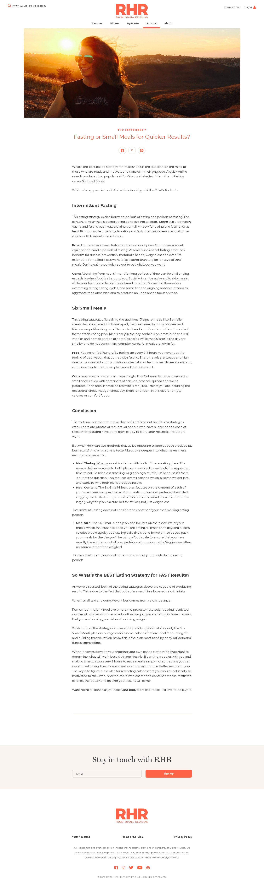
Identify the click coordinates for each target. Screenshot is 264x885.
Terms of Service (132, 836)
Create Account (232, 7)
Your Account (81, 836)
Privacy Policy (183, 836)
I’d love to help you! (176, 690)
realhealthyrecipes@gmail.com (162, 857)
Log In (248, 7)
